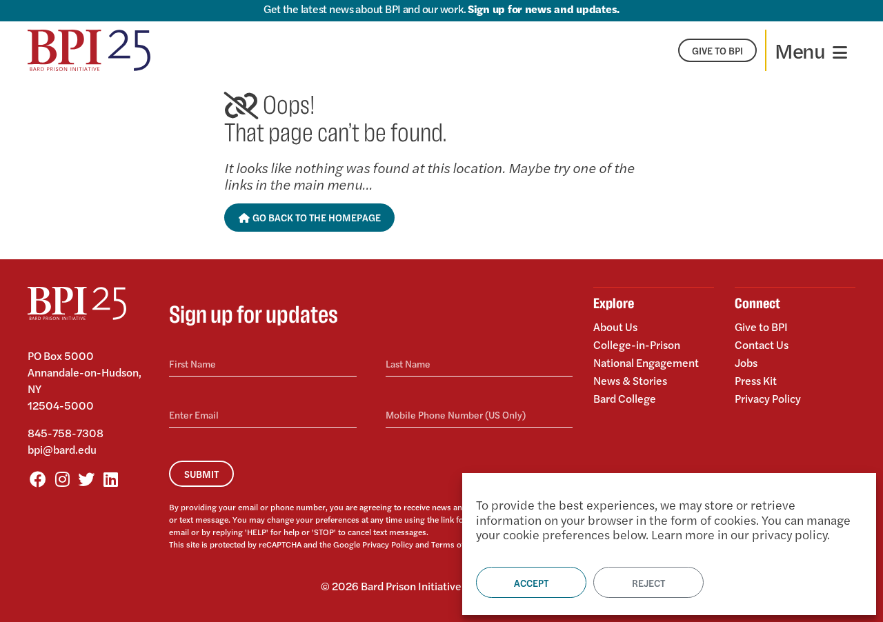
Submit (201, 474)
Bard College (624, 397)
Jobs (746, 362)
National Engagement (646, 362)
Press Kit (756, 380)
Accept (531, 583)
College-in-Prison (636, 344)
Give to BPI (761, 327)
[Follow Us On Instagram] (62, 478)
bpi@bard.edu (62, 449)
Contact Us (761, 344)
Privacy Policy (387, 544)
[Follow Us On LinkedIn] (110, 478)
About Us (615, 327)
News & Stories (630, 380)
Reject (648, 583)
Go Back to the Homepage (315, 217)
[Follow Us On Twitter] (86, 478)
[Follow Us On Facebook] (38, 478)
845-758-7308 (65, 433)
